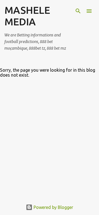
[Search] (78, 11)
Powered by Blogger (52, 207)
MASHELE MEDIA (27, 15)
